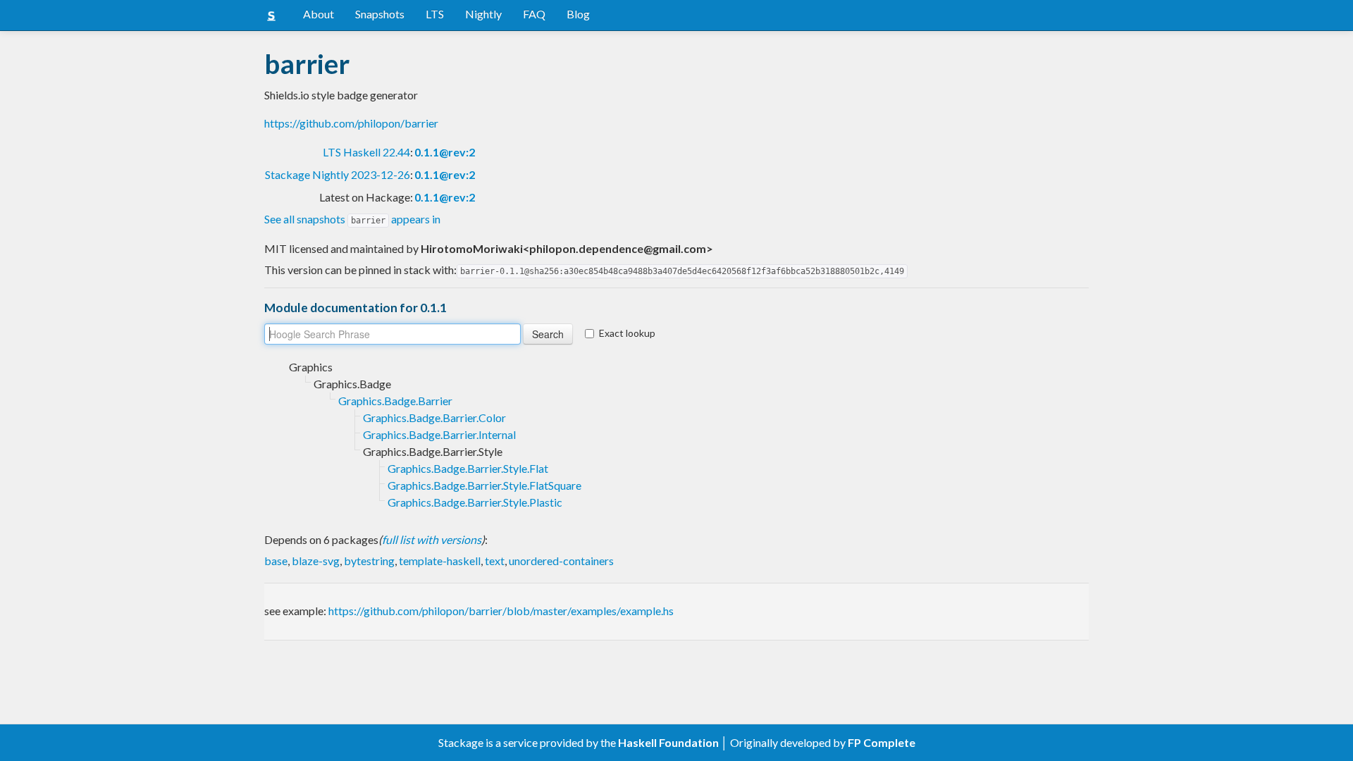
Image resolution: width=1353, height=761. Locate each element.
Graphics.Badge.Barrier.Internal (439, 434)
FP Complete (881, 742)
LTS (435, 13)
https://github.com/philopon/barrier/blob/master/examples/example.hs (501, 610)
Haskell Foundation (668, 742)
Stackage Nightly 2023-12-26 (337, 174)
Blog (578, 13)
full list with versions (431, 539)
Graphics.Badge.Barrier (395, 400)
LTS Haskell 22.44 (366, 152)
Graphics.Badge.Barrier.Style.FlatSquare (484, 485)
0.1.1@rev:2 (444, 152)
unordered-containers (561, 560)
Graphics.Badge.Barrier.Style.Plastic (475, 502)
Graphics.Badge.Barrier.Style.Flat (468, 468)
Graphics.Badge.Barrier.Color (434, 417)
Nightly (483, 13)
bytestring (369, 560)
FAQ (534, 13)
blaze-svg (316, 560)
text (495, 560)
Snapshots (379, 13)
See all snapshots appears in (352, 218)
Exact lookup (627, 333)
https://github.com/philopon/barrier (351, 123)
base (276, 560)
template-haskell (440, 560)
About (318, 13)
